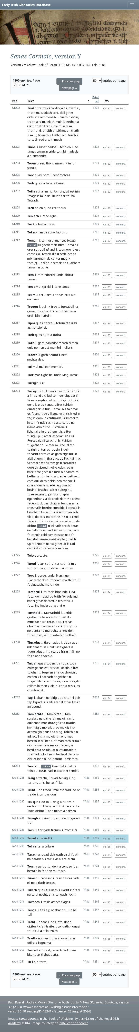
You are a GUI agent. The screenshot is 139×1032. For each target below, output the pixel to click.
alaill (30, 458)
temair (57, 263)
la (47, 931)
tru (44, 818)
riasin (72, 311)
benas (50, 783)
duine (41, 485)
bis (64, 409)
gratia (31, 617)
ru (47, 802)
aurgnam (39, 258)
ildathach (46, 677)
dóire (31, 943)
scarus (55, 651)
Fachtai (69, 458)
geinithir (49, 311)
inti (48, 651)
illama (54, 414)
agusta (61, 818)
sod (41, 139)
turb (46, 335)
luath (58, 922)
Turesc (32, 878)
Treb (30, 208)
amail (57, 409)
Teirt (31, 224)
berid (49, 476)
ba (34, 745)
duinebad (34, 723)
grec (30, 249)
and (52, 249)
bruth (40, 476)
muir (39, 113)
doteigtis (54, 723)
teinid (31, 771)
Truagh (32, 818)
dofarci (49, 601)
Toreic (31, 163)
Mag (65, 375)
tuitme (64, 806)
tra (39, 108)
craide (41, 575)
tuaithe (72, 263)
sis (58, 681)
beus (46, 732)
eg (60, 732)
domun (41, 418)
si (69, 859)
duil (36, 481)
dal (61, 766)
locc (69, 254)
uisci (74, 323)
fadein (64, 745)
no (33, 327)
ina (37, 117)
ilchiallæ (59, 427)
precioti (54, 668)
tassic (76, 702)
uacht (65, 890)
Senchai (32, 463)
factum (61, 232)
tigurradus (34, 651)
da (49, 196)
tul (48, 890)
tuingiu (32, 436)
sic (68, 414)
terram (32, 783)
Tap (30, 698)
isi (64, 418)
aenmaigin (34, 732)
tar (43, 878)
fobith (68, 732)
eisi (29, 759)
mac (37, 375)
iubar (43, 147)
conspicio (33, 254)
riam (63, 499)
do (42, 405)
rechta (50, 423)
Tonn (31, 866)
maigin (61, 718)
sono (51, 232)
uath (45, 135)
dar (70, 754)
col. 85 (106, 778)
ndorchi (49, 275)
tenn (63, 147)
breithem (33, 512)
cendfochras (61, 175)
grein (30, 315)
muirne (60, 445)
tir (44, 130)
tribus (61, 208)
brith (57, 596)
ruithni (63, 311)
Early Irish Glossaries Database (26, 5)
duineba (46, 741)
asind (37, 395)
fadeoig (32, 521)
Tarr (30, 375)
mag (64, 258)
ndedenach (35, 647)
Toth (30, 343)
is (36, 405)
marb (70, 151)
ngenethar (34, 499)
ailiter (53, 400)
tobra (48, 323)
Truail (31, 838)
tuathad (33, 754)
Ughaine (47, 375)
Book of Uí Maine (60, 1019)
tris (60, 601)
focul (30, 596)
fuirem (50, 463)
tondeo (67, 866)
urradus (54, 642)
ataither (62, 771)
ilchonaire (34, 431)
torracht (47, 449)
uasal (44, 539)
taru (49, 183)
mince (58, 811)
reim (42, 122)
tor (40, 830)
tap (29, 702)
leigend (48, 530)
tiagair (65, 902)
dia (52, 686)
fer (44, 871)
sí (79, 890)
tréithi (58, 126)
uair (78, 741)
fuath (75, 854)
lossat (65, 938)
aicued (43, 467)
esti (61, 414)
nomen (38, 232)
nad (67, 535)
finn (34, 677)
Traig (31, 778)
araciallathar (62, 702)
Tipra (31, 323)
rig (51, 191)
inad (50, 771)
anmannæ (44, 626)
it (67, 423)
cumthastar (55, 535)
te (43, 240)
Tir (29, 962)
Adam (62, 467)
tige (44, 414)
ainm (44, 191)
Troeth (32, 355)
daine (47, 718)
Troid (31, 922)
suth (48, 564)
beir (77, 698)
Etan (58, 575)
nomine (43, 938)
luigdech (44, 245)
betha (31, 476)
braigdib (75, 681)
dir (41, 838)
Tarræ (73, 375)
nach (58, 526)
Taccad (32, 950)
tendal (73, 771)
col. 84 (106, 555)
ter (61, 778)
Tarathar (34, 854)
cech (63, 254)
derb (43, 481)
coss (30, 485)
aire (62, 605)
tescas (67, 878)
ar (64, 544)
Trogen (32, 306)
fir (31, 395)
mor (44, 723)
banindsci (51, 343)
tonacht (32, 454)
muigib (36, 727)
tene (46, 216)
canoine (65, 521)
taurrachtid (52, 613)
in (47, 151)
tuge (45, 672)
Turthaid (33, 613)
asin (39, 427)
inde (65, 592)
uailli (47, 838)
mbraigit (37, 690)
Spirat (31, 544)
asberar (57, 436)
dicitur (47, 263)
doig (56, 802)
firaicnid (52, 458)
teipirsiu (42, 327)
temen (31, 279)
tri (45, 592)
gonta (73, 626)
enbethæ (70, 476)
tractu (42, 778)
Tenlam (32, 287)
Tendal (32, 766)
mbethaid (60, 754)
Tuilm (31, 367)
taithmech (62, 130)
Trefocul (33, 592)
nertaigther (54, 544)
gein (44, 306)
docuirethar (64, 622)
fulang (36, 414)
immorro (72, 418)
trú (29, 931)
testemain (52, 521)
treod (47, 790)
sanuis (31, 168)
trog (54, 306)
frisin (64, 651)
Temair (32, 240)
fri (77, 395)
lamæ (66, 287)
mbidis (64, 727)
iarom (48, 635)
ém (73, 859)
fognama (44, 943)
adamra (69, 472)
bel (75, 910)
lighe (53, 216)
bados (51, 147)
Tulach (32, 890)
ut (67, 191)
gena (30, 405)
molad (44, 596)
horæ (50, 224)
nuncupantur (53, 759)
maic (54, 245)
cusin (42, 771)
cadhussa (69, 950)
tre (39, 472)
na (64, 263)
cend (75, 517)
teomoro (64, 249)
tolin (67, 391)
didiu (30, 117)
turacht (32, 635)
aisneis (59, 163)
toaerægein (35, 494)
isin (77, 191)
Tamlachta (35, 714)
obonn (31, 626)
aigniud (68, 454)
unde (60, 275)
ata (72, 806)
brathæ (43, 490)
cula (70, 596)
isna (42, 736)
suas (76, 686)
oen (59, 481)
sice (64, 859)
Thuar (55, 196)
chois (55, 499)
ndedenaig (53, 485)
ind (75, 596)
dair (52, 854)
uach (54, 890)
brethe (47, 508)
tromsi (69, 830)
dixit (42, 463)
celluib (46, 750)
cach (40, 275)
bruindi (32, 490)
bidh (35, 530)
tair (69, 409)
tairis (58, 878)
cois (42, 517)
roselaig (32, 718)
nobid (44, 754)
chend (76, 499)
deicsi (51, 258)
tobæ (59, 295)
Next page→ (69, 88)
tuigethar (34, 445)
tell (41, 295)
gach (41, 343)
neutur (53, 355)
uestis (65, 668)
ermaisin (33, 622)
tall (29, 914)
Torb (30, 335)
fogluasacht (35, 584)
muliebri (45, 367)
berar (74, 526)
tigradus (39, 702)
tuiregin (63, 490)
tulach (50, 440)
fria (52, 732)
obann (40, 698)
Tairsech (33, 902)
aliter (58, 405)
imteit (31, 472)
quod (47, 208)
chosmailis (34, 508)
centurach (54, 418)
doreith (32, 467)
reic (42, 163)
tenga (49, 405)
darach (36, 859)
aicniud (47, 395)
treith (31, 122)
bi (78, 530)
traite (50, 926)
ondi (64, 736)
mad (60, 741)
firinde (40, 423)
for (64, 596)
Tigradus (33, 642)
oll (52, 467)
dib (29, 745)
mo (64, 580)
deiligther (66, 113)
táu (68, 163)
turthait (70, 635)
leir (56, 530)
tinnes (31, 151)
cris (70, 686)
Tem (30, 275)
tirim (70, 564)
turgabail (67, 306)
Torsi (30, 830)
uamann (33, 299)
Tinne (31, 147)
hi (75, 830)
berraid (32, 871)
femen (73, 343)
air (65, 854)
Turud (31, 564)
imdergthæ (35, 601)
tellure (49, 846)
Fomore (58, 191)
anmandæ (40, 156)
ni (43, 440)
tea (64, 240)
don (71, 630)
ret (36, 548)
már (75, 409)
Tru (29, 802)
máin (72, 651)
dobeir (44, 503)
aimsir (56, 472)
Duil (72, 436)
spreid (46, 287)
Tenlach (33, 216)
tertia (42, 224)
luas (46, 794)
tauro (60, 183)
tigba (67, 642)
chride (54, 584)
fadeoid (32, 503)
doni (53, 794)
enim (30, 668)
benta (36, 630)
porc (46, 175)
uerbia (68, 613)
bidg (54, 698)
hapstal (32, 539)
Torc (30, 175)
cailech (31, 686)
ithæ (61, 245)
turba (57, 335)
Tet (29, 232)
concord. (121, 108)
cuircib (59, 686)
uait (63, 617)
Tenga (31, 910)
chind (61, 626)
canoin (35, 535)
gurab (75, 818)
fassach (46, 512)
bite (58, 592)
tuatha (71, 723)
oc (29, 414)
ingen (66, 575)
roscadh (72, 512)
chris (52, 681)
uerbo (31, 806)
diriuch (40, 883)
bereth (32, 741)
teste (43, 555)
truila (53, 938)
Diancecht (34, 580)
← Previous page (69, 81)
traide (31, 794)
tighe (44, 267)
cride (52, 151)
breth (66, 526)
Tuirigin (32, 383)
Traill (31, 938)
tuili (44, 391)
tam (68, 714)
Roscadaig (34, 440)
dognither (61, 677)
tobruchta (63, 323)
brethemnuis (53, 431)
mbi (63, 151)
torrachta (69, 463)
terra (42, 962)
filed (30, 517)
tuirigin (62, 400)
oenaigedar (67, 395)
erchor (55, 617)
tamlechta (54, 714)
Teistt (31, 555)
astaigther (59, 539)
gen (51, 391)
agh (49, 818)
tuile (45, 445)
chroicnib (71, 672)
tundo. (52, 866)
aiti (51, 702)
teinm (41, 151)
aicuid (60, 423)
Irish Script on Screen (73, 1023)
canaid (72, 508)
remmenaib (48, 117)
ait (34, 931)
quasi (38, 175)
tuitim (67, 802)
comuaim (61, 548)
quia (30, 347)
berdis (31, 750)
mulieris (67, 347)
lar (60, 783)
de (76, 151)
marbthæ (51, 630)
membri (55, 347)
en (51, 672)
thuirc (72, 580)
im (29, 727)
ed (75, 414)
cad (72, 544)
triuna (70, 196)
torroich (44, 454)
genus (39, 668)
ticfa (40, 926)
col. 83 (106, 275)
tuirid (46, 427)
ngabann (57, 910)
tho (48, 163)
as (74, 254)
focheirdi (43, 617)
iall (66, 295)
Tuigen (32, 663)
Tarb (30, 183)
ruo (39, 806)
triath (72, 108)
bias (64, 485)
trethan (71, 122)
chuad (48, 954)
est (72, 191)
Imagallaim (35, 196)
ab (36, 208)
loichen (42, 686)
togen (50, 663)
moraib (47, 727)
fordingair (58, 108)
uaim (48, 295)
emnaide (59, 508)
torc (55, 113)
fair (49, 859)
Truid (31, 790)
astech (55, 902)
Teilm (31, 295)
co (58, 151)
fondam (56, 580)
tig (46, 642)
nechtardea (35, 359)
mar (51, 445)
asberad (65, 790)
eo (69, 147)
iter (63, 196)
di (79, 476)
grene (31, 311)
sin (73, 503)
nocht (43, 894)
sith (49, 130)
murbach (59, 871)
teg (29, 418)
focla (50, 592)
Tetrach (32, 200)
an (29, 706)
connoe (68, 481)
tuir (73, 400)
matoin (46, 315)
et (34, 759)
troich (53, 931)
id (73, 249)
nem (64, 355)
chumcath (66, 750)
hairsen (71, 811)
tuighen (32, 672)
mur (48, 240)
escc (49, 878)
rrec (64, 630)
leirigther (65, 530)
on (40, 790)
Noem (41, 544)
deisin (52, 481)
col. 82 (106, 108)
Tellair (32, 846)
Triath (31, 108)
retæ (50, 622)
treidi (46, 108)
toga (64, 663)
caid (44, 535)
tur (42, 564)
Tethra (32, 191)
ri (78, 108)
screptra (41, 400)
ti (46, 806)
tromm (56, 830)
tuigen (31, 681)
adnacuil (33, 736)
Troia (30, 811)
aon (37, 656)
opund (36, 706)
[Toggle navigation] (132, 4)
